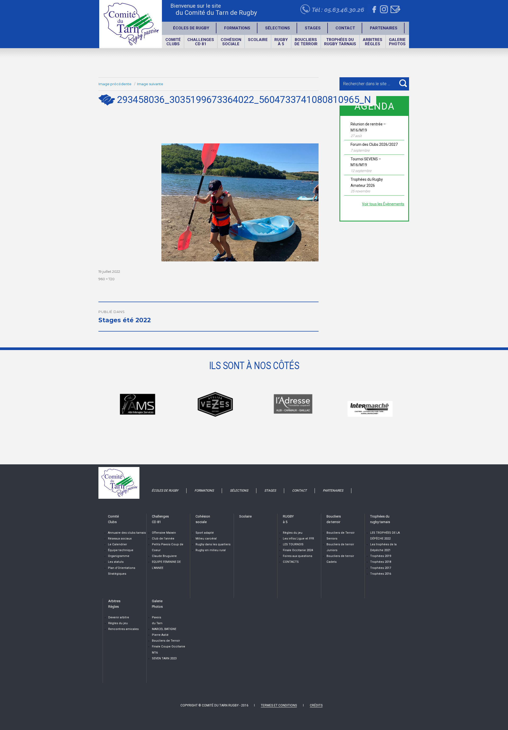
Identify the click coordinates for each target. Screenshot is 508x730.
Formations (237, 28)
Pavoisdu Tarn (157, 620)
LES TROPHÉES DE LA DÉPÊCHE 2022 (385, 535)
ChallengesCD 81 (200, 41)
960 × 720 (106, 279)
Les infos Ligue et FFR (298, 538)
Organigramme (118, 556)
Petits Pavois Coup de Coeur (167, 547)
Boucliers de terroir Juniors (340, 547)
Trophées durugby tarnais (340, 41)
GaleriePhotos (397, 41)
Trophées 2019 (380, 556)
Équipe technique (120, 550)
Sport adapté (205, 532)
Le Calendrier (117, 544)
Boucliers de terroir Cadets (340, 559)
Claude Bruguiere (164, 556)
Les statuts (116, 562)
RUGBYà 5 (281, 41)
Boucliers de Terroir (166, 640)
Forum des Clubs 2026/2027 (374, 144)
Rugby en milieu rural (211, 550)
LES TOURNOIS (293, 544)
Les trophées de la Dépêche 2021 (383, 547)
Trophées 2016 (380, 573)
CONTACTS (291, 562)
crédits (316, 705)
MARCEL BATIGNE (164, 629)
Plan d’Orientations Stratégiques (121, 570)
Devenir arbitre (118, 617)
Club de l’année (163, 538)
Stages (313, 28)
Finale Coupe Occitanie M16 (168, 649)
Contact (345, 28)
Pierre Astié (160, 635)
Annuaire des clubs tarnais (127, 532)
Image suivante (150, 84)
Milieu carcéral (206, 538)
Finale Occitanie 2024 (298, 550)
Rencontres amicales (123, 629)
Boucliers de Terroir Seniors (340, 535)
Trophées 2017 (380, 568)
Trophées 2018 (380, 562)
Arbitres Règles (372, 41)
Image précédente (114, 84)
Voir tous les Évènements (383, 204)
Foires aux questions (297, 556)
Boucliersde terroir (306, 41)
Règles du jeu (292, 532)
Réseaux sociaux (119, 538)
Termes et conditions (279, 705)
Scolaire (258, 39)
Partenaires (383, 28)
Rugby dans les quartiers (213, 544)
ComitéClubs (173, 41)
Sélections (277, 28)
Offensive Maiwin (164, 532)
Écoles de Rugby (191, 28)
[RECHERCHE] (403, 83)
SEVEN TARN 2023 (164, 658)
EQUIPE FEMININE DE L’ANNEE (166, 564)
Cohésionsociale (231, 41)
